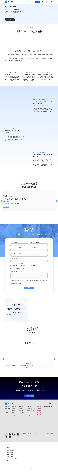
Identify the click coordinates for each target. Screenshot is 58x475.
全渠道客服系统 (7, 408)
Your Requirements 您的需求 (16, 263)
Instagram (28, 412)
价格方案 (39, 406)
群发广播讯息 (14, 410)
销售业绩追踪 (21, 408)
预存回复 (6, 415)
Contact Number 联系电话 (35, 242)
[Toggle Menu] (52, 1)
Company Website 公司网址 (16, 258)
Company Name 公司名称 (16, 253)
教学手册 (39, 412)
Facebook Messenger (30, 410)
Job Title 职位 (33, 247)
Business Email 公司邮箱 (15, 247)
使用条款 (48, 433)
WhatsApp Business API (31, 408)
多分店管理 (21, 410)
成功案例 (39, 408)
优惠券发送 (14, 412)
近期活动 (39, 410)
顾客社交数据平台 (30, 415)
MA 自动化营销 (24, 265)
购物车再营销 (14, 408)
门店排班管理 (21, 412)
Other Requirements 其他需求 (16, 271)
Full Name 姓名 (13, 242)
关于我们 (39, 414)
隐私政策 (51, 433)
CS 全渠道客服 (14, 265)
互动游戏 (13, 415)
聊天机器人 (6, 410)
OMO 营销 (33, 265)
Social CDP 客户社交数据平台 (17, 268)
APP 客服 (6, 412)
